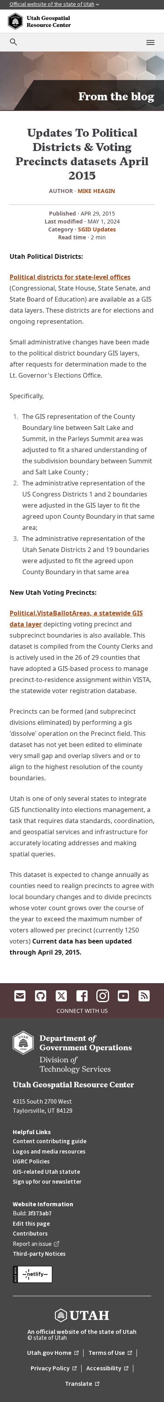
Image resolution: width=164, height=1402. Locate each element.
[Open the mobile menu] (150, 42)
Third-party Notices (39, 1254)
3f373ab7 (40, 1213)
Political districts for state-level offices (70, 277)
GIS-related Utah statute (46, 1172)
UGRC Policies (31, 1162)
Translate (82, 1384)
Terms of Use (110, 1353)
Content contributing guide (49, 1141)
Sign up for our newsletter (47, 1182)
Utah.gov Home (52, 1353)
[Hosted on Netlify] (82, 1274)
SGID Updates (97, 229)
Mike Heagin (96, 191)
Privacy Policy (53, 1369)
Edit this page (31, 1224)
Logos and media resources (49, 1152)
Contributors (30, 1234)
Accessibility (107, 1369)
